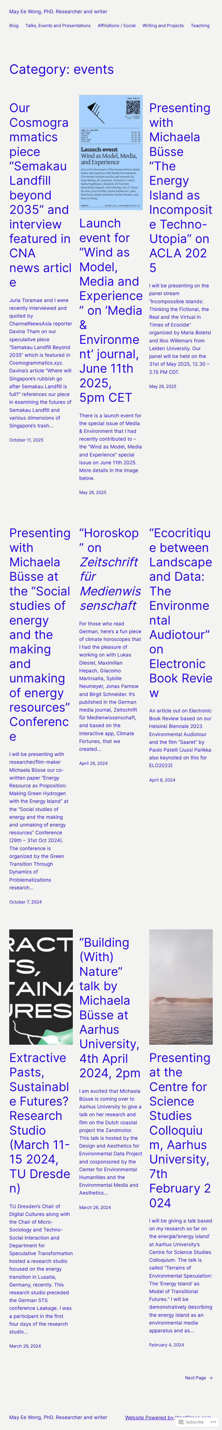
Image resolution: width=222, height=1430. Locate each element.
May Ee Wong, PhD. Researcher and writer (58, 11)
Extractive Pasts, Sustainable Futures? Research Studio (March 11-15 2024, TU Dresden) (39, 1123)
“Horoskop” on (109, 569)
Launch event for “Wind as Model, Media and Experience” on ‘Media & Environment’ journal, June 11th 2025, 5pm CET (111, 310)
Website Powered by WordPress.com (168, 1417)
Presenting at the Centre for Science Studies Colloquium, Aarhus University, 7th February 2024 (180, 1130)
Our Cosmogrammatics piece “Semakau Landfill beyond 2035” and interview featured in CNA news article (40, 195)
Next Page (199, 1377)
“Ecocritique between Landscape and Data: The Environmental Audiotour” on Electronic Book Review (180, 613)
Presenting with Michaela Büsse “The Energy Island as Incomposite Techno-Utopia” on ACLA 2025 (180, 188)
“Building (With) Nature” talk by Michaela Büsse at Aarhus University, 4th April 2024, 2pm (110, 1007)
